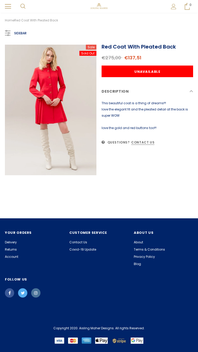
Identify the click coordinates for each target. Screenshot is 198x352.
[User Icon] (173, 6)
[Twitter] (22, 293)
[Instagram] (35, 293)
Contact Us (142, 142)
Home (9, 20)
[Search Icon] (23, 6)
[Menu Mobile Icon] (8, 6)
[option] (50, 110)
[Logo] (99, 6)
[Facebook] (9, 293)
